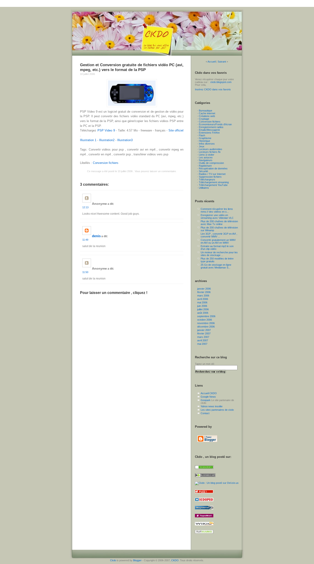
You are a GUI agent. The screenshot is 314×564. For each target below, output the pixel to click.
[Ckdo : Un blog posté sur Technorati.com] (204, 470)
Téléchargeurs (207, 179)
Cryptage (204, 118)
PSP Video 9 (106, 130)
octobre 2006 (204, 319)
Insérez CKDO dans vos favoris (213, 89)
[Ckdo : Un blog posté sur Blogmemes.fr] (204, 510)
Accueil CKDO (209, 393)
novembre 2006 (206, 323)
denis (96, 236)
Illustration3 (125, 140)
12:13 (85, 207)
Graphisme (205, 138)
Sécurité (203, 171)
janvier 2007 (204, 330)
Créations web (207, 116)
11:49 (85, 239)
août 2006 (202, 312)
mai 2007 (202, 343)
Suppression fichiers (210, 176)
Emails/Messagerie (209, 129)
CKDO (175, 560)
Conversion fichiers (105, 163)
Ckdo (113, 560)
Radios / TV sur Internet (212, 174)
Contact (205, 413)
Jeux (201, 146)
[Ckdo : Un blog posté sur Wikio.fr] (204, 526)
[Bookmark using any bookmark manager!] (204, 540)
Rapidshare (205, 165)
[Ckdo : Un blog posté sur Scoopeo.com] (204, 502)
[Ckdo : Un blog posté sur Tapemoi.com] (204, 518)
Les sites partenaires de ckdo (217, 409)
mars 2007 (203, 337)
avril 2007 (202, 340)
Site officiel (176, 130)
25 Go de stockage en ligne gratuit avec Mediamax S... (216, 266)
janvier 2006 (204, 288)
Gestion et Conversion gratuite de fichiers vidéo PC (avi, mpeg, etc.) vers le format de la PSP (131, 67)
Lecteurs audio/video (210, 149)
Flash (202, 135)
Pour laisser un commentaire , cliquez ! (113, 293)
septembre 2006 (206, 316)
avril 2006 (202, 299)
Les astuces (206, 157)
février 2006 (204, 292)
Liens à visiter (206, 154)
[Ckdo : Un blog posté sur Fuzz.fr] (204, 494)
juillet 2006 (203, 309)
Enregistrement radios (211, 127)
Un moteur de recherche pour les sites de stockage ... (219, 253)
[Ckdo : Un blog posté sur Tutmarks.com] (204, 534)
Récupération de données (213, 168)
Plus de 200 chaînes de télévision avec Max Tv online (219, 222)
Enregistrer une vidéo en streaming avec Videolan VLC (217, 216)
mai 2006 (202, 302)
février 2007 (204, 333)
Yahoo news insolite (212, 406)
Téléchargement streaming (214, 182)
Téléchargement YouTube (213, 185)
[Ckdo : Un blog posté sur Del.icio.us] (217, 482)
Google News (208, 396)
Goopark (206, 400)
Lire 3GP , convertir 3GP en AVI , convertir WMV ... (219, 235)
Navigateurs (205, 160)
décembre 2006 (206, 326)
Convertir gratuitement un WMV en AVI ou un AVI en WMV (218, 241)
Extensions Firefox (209, 132)
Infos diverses (207, 143)
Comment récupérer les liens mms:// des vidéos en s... (217, 210)
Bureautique (205, 110)
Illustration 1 (88, 140)
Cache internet (207, 113)
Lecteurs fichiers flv (210, 152)
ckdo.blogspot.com (220, 82)
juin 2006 (202, 306)
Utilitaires (204, 187)
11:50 (85, 272)
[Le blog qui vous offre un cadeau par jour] (157, 33)
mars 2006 (203, 295)
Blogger (137, 560)
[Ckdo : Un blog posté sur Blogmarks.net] (205, 478)
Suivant (222, 61)
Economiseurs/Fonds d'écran (215, 124)
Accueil (212, 61)
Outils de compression (211, 163)
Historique (204, 141)
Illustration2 (106, 140)
